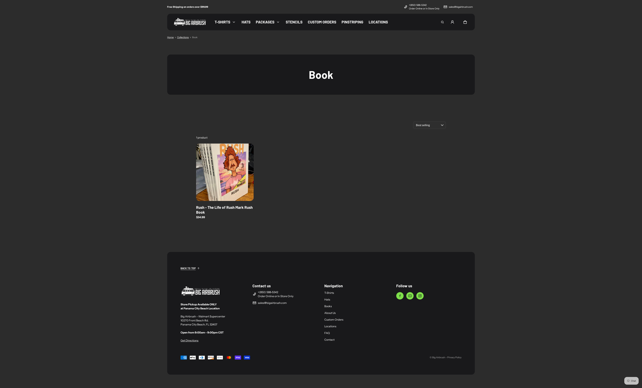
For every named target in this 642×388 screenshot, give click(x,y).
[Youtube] (410, 295)
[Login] (452, 22)
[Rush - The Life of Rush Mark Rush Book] (224, 172)
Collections (183, 37)
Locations (330, 326)
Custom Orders (333, 319)
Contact (329, 339)
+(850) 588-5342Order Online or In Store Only (424, 7)
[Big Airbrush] (190, 22)
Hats (327, 299)
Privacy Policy (454, 357)
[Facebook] (400, 295)
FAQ (327, 333)
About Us (330, 313)
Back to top (188, 268)
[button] (442, 22)
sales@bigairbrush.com (461, 6)
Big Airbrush (438, 357)
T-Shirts (329, 292)
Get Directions (189, 340)
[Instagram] (420, 295)
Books (328, 306)
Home (170, 37)
